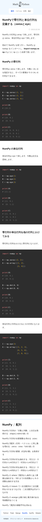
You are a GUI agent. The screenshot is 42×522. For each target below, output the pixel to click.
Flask (12, 513)
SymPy (31, 513)
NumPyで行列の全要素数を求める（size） (20, 438)
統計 (29, 11)
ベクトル (19, 11)
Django (18, 513)
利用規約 (6, 519)
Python (6, 513)
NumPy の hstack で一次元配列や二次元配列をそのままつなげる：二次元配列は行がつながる (21, 489)
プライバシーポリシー (16, 519)
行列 (24, 11)
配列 (12, 11)
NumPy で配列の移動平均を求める (17, 505)
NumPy (7, 424)
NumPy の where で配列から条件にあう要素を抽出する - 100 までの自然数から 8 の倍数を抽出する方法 (20, 478)
